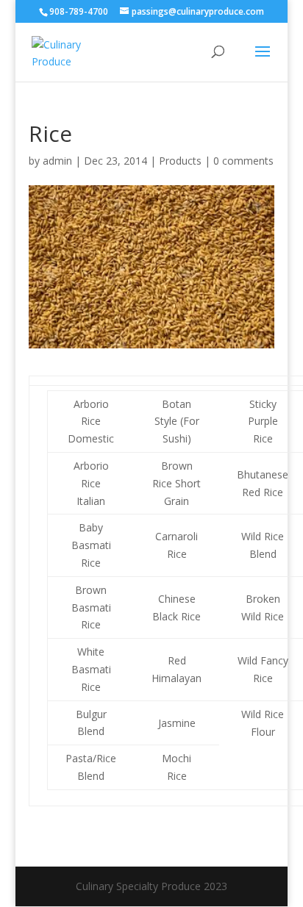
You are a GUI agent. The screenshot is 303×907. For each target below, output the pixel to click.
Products (180, 161)
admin (57, 161)
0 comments (243, 161)
